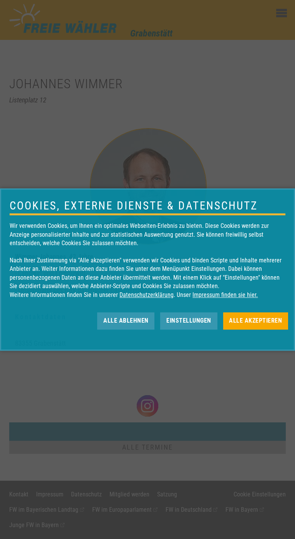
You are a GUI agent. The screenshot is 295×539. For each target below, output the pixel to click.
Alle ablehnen (126, 320)
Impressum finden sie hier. (225, 294)
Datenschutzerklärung (146, 294)
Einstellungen (188, 320)
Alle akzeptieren (255, 320)
